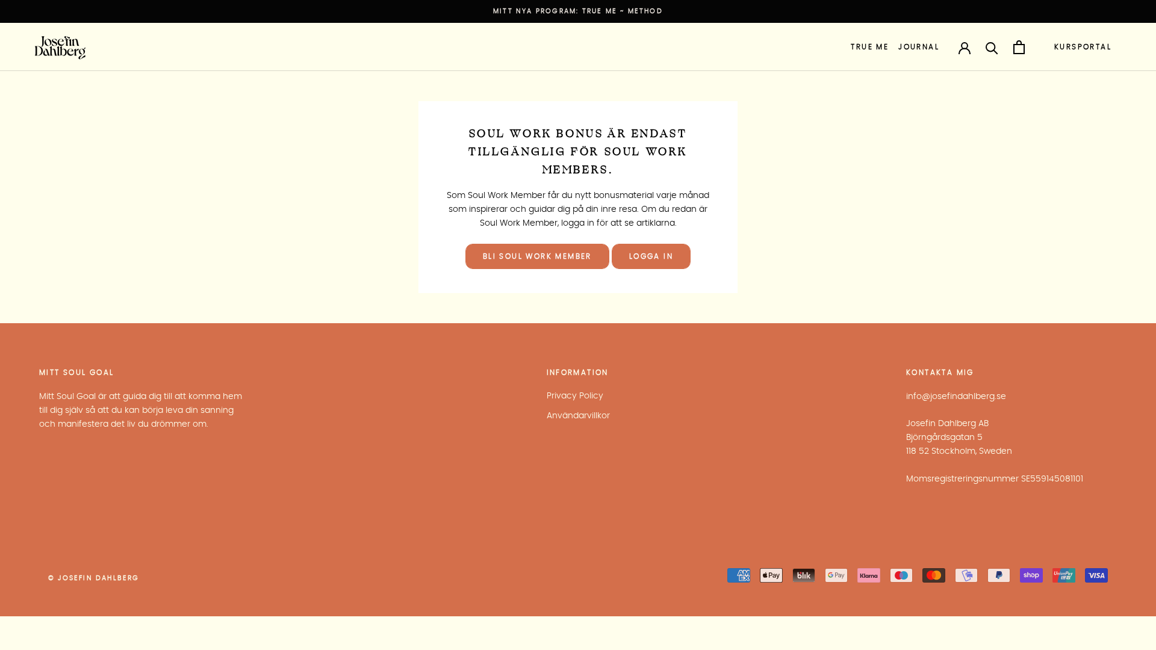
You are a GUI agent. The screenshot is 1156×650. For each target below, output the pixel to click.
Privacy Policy (575, 396)
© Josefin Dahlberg (94, 578)
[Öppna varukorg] (1019, 47)
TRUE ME (870, 47)
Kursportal (1082, 47)
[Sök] (992, 47)
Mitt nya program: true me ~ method (578, 11)
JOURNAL (918, 47)
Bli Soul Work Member (537, 256)
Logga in (651, 256)
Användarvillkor (578, 416)
